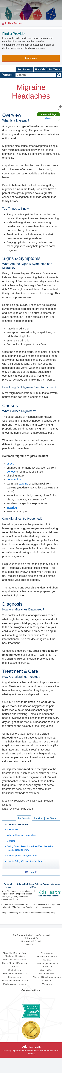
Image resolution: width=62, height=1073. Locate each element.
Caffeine (11, 840)
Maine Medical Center (14, 959)
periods (11, 471)
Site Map (46, 980)
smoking (12, 507)
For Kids (40, 69)
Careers (14, 966)
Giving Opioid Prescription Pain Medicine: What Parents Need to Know (30, 848)
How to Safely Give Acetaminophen (24, 861)
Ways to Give (46, 970)
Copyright (55, 884)
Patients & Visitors (46, 956)
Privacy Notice (46, 973)
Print (32, 872)
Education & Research (14, 973)
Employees (13, 977)
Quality (46, 960)
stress (10, 463)
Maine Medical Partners (14, 963)
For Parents (25, 69)
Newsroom (46, 953)
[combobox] (35, 75)
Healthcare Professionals (14, 980)
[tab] (51, 818)
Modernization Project (14, 984)
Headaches (12, 829)
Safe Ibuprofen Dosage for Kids (22, 855)
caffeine (23, 483)
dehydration (14, 479)
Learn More (31, 58)
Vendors (46, 984)
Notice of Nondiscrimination (46, 977)
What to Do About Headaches (21, 835)
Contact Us (13, 970)
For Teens (54, 69)
